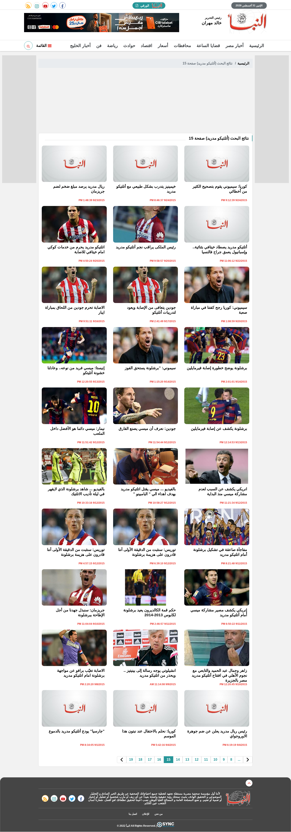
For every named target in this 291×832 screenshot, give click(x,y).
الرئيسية (256, 45)
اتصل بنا (133, 813)
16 (159, 759)
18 (140, 759)
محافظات (182, 45)
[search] (28, 45)
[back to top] (249, 783)
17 (150, 759)
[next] (121, 759)
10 (215, 759)
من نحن (158, 813)
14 (178, 759)
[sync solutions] (165, 825)
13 (187, 759)
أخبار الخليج (80, 45)
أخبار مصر (235, 45)
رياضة (112, 45)
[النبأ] (246, 22)
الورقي (144, 5)
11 (206, 759)
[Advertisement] (145, 101)
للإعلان (145, 813)
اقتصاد (146, 45)
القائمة (42, 45)
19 (131, 759)
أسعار (163, 45)
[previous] (247, 759)
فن (99, 45)
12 (197, 759)
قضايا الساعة (208, 45)
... (239, 759)
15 (168, 759)
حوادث (129, 45)
